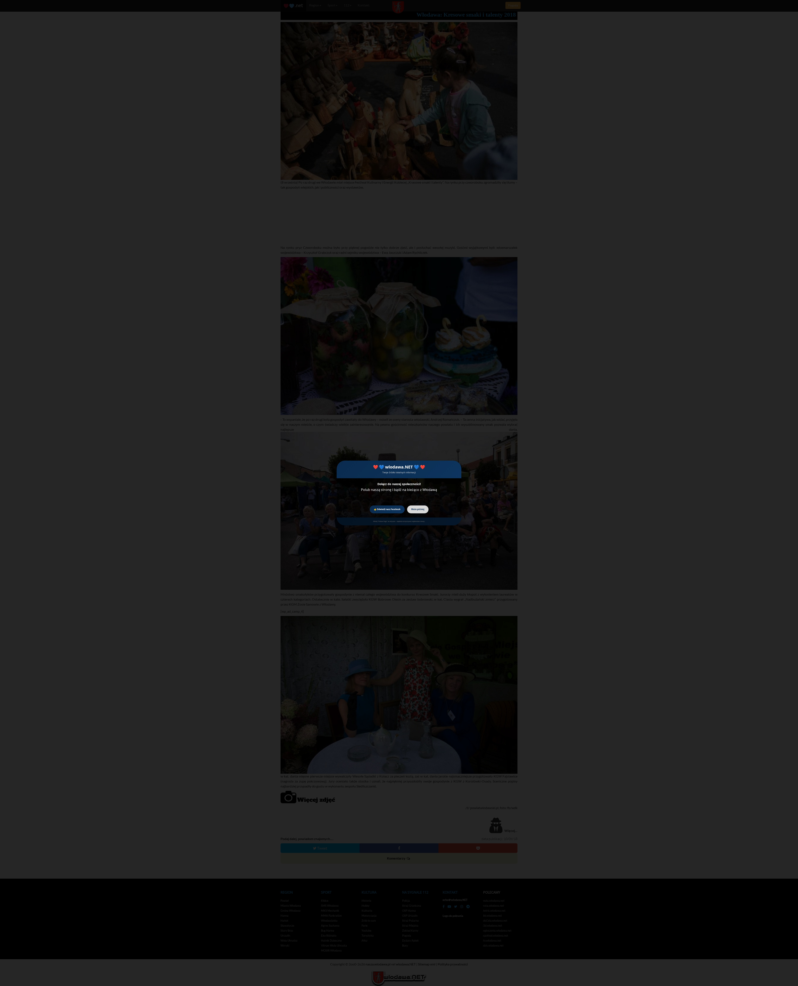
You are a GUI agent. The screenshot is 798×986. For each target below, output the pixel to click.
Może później (417, 509)
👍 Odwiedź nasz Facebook (387, 509)
